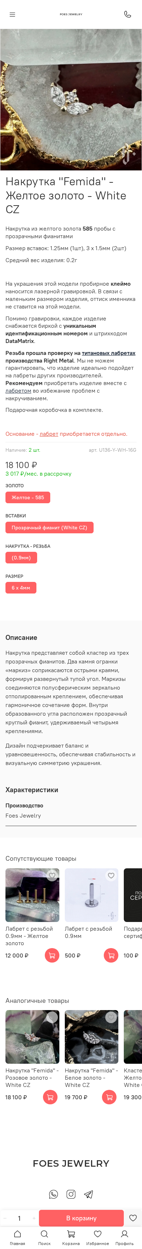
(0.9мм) (21, 557)
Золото (14, 485)
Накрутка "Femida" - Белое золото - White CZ (91, 1077)
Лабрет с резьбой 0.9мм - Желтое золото (29, 935)
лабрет (49, 433)
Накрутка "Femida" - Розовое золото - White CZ (32, 1077)
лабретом (18, 390)
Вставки (15, 515)
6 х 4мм (21, 587)
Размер (14, 576)
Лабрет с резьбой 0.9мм (88, 932)
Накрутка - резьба (27, 546)
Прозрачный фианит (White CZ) (49, 527)
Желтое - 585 (28, 497)
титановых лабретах (108, 352)
